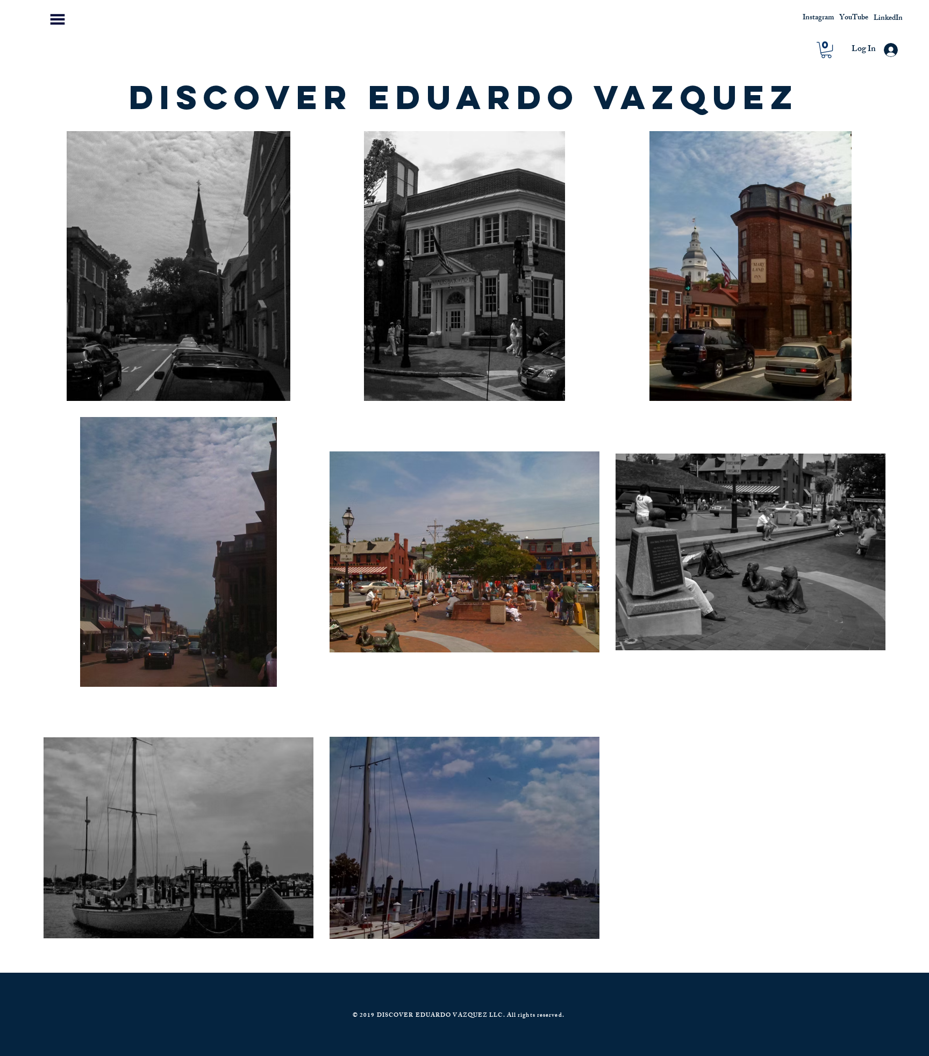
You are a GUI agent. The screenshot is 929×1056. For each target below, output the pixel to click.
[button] (57, 19)
